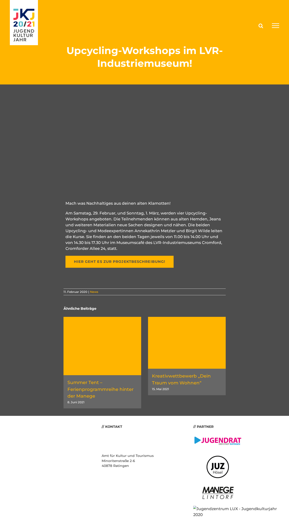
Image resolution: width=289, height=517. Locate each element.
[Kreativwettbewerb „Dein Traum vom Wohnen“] (187, 319)
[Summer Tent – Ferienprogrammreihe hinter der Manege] (102, 319)
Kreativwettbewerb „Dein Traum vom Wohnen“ (181, 379)
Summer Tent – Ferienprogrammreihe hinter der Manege (100, 389)
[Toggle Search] (261, 25)
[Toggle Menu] (275, 25)
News (94, 292)
